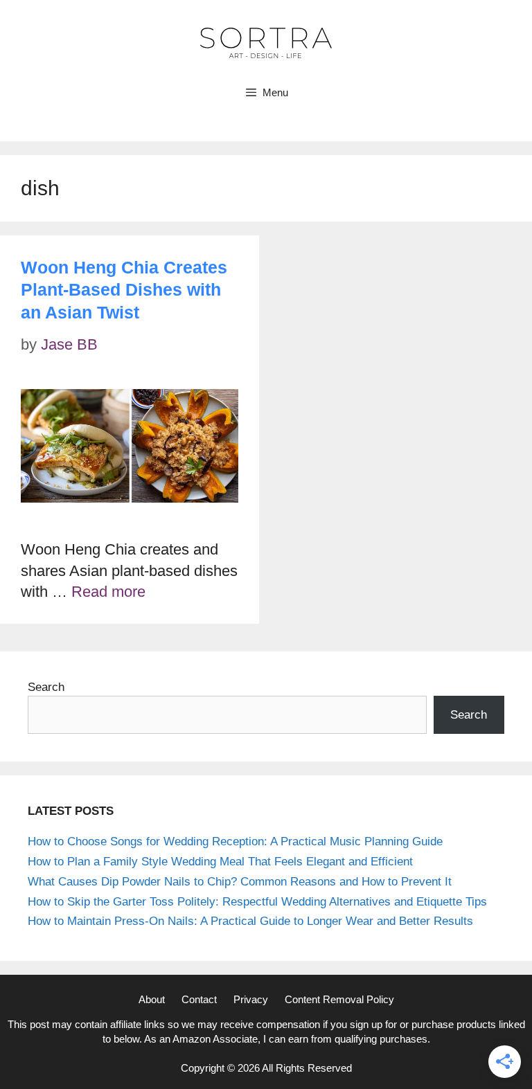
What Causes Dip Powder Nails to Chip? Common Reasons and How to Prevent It (240, 881)
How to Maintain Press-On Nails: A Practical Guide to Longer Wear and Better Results (250, 921)
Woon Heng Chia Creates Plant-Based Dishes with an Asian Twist (124, 290)
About (152, 999)
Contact (199, 999)
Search (46, 687)
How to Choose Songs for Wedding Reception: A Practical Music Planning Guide (235, 841)
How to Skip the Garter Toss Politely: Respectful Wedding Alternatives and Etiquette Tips (257, 901)
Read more (108, 591)
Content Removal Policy (339, 999)
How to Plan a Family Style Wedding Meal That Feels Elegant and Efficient (220, 861)
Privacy (250, 999)
